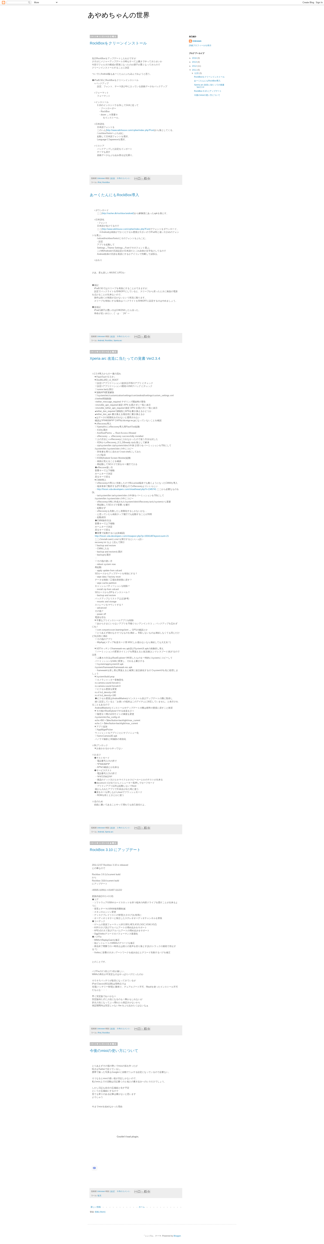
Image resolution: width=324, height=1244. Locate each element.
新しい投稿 (96, 1207)
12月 (196, 73)
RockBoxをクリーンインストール (118, 43)
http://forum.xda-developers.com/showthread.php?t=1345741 (126, 489)
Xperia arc (118, 340)
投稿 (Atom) (100, 1212)
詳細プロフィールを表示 (200, 45)
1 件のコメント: (124, 828)
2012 (194, 66)
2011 (194, 70)
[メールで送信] (136, 178)
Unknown (196, 41)
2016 (194, 58)
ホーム (142, 1207)
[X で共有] (142, 178)
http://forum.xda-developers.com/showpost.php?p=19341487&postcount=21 (132, 536)
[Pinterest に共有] (148, 178)
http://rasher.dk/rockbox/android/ (118, 213)
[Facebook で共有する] (145, 178)
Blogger (177, 1236)
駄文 (99, 1195)
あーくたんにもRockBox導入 (114, 195)
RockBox (106, 182)
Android (101, 340)
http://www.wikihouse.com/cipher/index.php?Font (130, 130)
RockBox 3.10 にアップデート (115, 850)
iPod (99, 182)
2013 (194, 62)
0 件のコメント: (124, 178)
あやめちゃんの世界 (119, 15)
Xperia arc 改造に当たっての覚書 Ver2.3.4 (125, 358)
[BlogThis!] (139, 178)
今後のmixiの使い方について (114, 1051)
